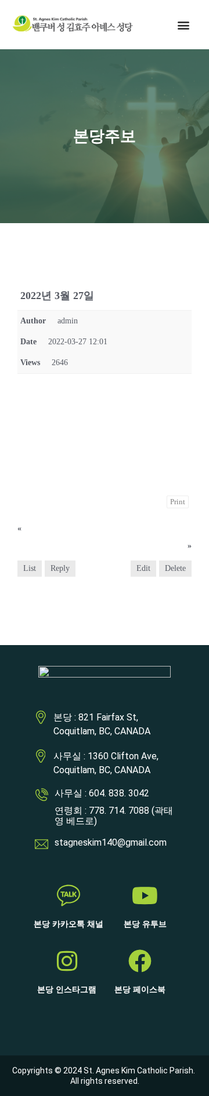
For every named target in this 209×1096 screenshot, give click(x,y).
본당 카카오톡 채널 (68, 924)
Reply (60, 568)
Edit (143, 568)
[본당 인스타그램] (66, 961)
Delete (175, 568)
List (29, 568)
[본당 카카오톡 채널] (68, 895)
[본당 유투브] (145, 895)
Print (177, 501)
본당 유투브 (145, 924)
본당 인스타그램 (66, 989)
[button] (183, 24)
